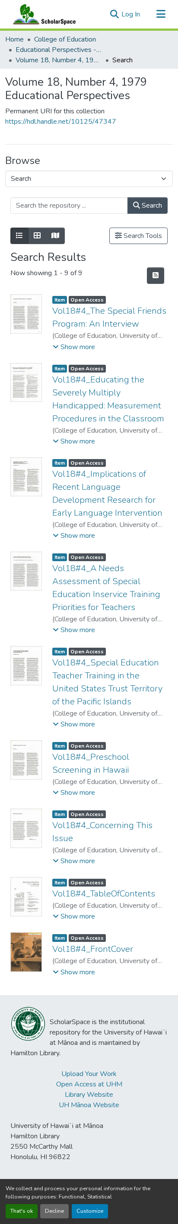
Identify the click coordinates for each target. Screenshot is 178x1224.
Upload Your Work (89, 1074)
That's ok (21, 1211)
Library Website (89, 1094)
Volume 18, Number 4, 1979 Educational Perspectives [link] (59, 60)
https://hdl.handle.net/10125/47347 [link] (60, 121)
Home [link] (14, 39)
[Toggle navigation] (161, 14)
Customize (89, 1211)
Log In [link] (130, 14)
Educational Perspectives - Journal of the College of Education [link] (59, 50)
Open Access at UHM (89, 1084)
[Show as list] (19, 236)
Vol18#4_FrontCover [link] (92, 949)
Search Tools (142, 236)
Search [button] (151, 205)
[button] (42, 14)
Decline (54, 1211)
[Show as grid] (37, 236)
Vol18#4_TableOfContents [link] (103, 894)
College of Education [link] (65, 39)
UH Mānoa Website (89, 1105)
